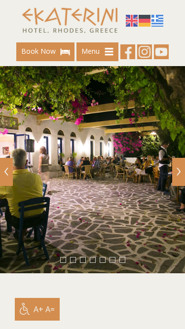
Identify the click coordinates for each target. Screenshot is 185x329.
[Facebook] (127, 51)
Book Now (39, 51)
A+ (38, 309)
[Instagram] (144, 51)
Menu (91, 51)
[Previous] (6, 172)
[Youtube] (161, 51)
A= (50, 309)
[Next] (178, 172)
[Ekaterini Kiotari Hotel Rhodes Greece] (69, 20)
